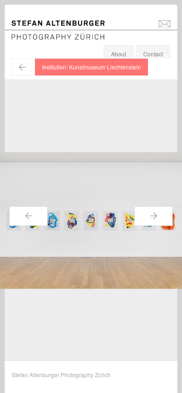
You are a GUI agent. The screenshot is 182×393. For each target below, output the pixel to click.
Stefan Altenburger (64, 25)
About (118, 54)
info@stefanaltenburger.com (164, 23)
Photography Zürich (37, 35)
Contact (153, 54)
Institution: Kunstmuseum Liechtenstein (91, 67)
